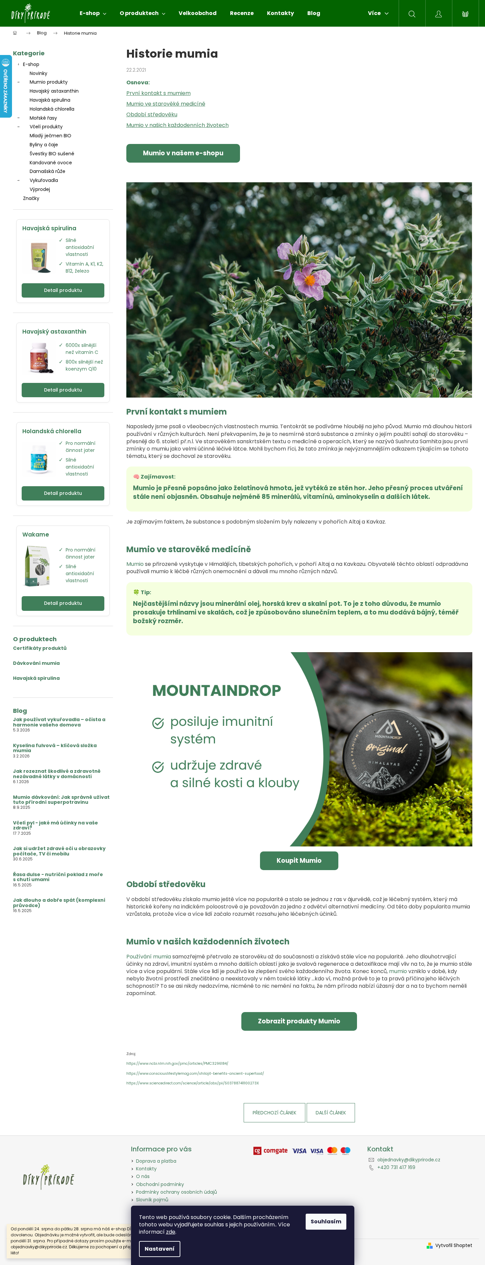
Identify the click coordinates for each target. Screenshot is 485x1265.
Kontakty (146, 1168)
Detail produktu (63, 290)
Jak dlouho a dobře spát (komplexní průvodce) (59, 903)
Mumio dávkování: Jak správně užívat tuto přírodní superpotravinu (61, 800)
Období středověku (151, 114)
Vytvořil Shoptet (453, 1245)
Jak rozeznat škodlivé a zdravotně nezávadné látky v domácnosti (57, 774)
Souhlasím (326, 1221)
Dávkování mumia (36, 663)
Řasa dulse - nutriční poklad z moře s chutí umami (58, 877)
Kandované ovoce (51, 162)
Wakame (35, 534)
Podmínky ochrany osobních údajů (176, 1192)
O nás (143, 1176)
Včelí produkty (46, 126)
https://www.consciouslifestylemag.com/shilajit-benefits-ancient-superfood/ (195, 1073)
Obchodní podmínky (160, 1184)
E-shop (31, 64)
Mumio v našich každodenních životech (177, 125)
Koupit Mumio (299, 860)
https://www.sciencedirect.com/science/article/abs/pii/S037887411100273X (192, 1083)
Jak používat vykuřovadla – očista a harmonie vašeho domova (59, 722)
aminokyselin (357, 496)
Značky (31, 198)
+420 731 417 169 (396, 1167)
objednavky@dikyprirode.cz (408, 1159)
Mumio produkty (49, 82)
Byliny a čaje (44, 144)
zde (170, 1232)
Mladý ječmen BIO (50, 135)
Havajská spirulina (50, 100)
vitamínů (318, 496)
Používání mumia (148, 956)
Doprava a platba (156, 1161)
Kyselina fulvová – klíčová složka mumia (55, 748)
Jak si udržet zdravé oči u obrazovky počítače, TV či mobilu (59, 851)
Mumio (135, 564)
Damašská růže (47, 171)
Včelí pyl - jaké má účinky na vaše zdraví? (55, 825)
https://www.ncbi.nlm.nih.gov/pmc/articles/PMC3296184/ (177, 1063)
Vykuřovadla (44, 180)
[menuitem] (93, 13)
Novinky (38, 73)
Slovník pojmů (152, 1199)
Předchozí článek (274, 1112)
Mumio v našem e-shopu (183, 153)
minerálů (285, 496)
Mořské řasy (43, 118)
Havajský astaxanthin (54, 91)
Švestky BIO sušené (52, 153)
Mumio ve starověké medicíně (165, 104)
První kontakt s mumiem (158, 93)
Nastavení (160, 1249)
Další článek (331, 1112)
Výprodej (40, 189)
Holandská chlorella (52, 109)
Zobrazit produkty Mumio (299, 1021)
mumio (398, 971)
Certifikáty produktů (40, 648)
